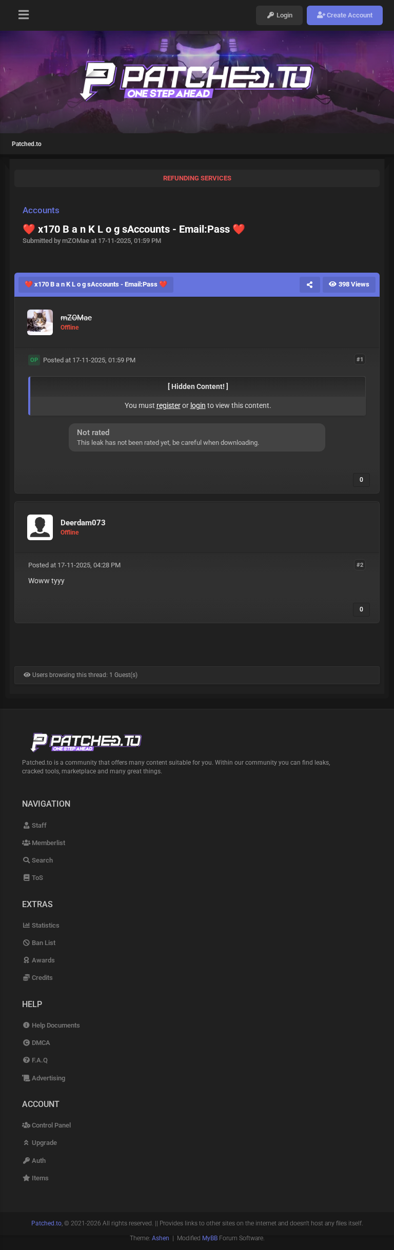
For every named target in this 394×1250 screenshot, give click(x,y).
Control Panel (50, 1125)
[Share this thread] (310, 284)
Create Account (348, 15)
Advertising (47, 1078)
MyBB (210, 1238)
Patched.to (27, 144)
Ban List (42, 943)
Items (39, 1178)
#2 (360, 564)
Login (283, 15)
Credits (41, 977)
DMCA (40, 1043)
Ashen (160, 1238)
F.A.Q (39, 1060)
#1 (360, 359)
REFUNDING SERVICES (197, 178)
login (198, 405)
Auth (38, 1160)
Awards (42, 960)
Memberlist (47, 843)
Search (41, 860)
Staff (38, 825)
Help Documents (55, 1025)
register (168, 405)
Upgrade (43, 1142)
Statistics (45, 925)
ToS (36, 878)
